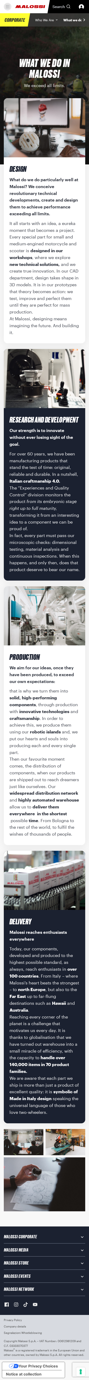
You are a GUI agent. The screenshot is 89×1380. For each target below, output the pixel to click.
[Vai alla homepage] (30, 6)
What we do (72, 20)
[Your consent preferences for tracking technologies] (80, 1371)
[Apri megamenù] (7, 6)
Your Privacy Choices (38, 1366)
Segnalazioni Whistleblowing (23, 1332)
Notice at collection (24, 1374)
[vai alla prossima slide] (84, 19)
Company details (15, 1326)
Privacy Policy (13, 1320)
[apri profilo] (81, 6)
